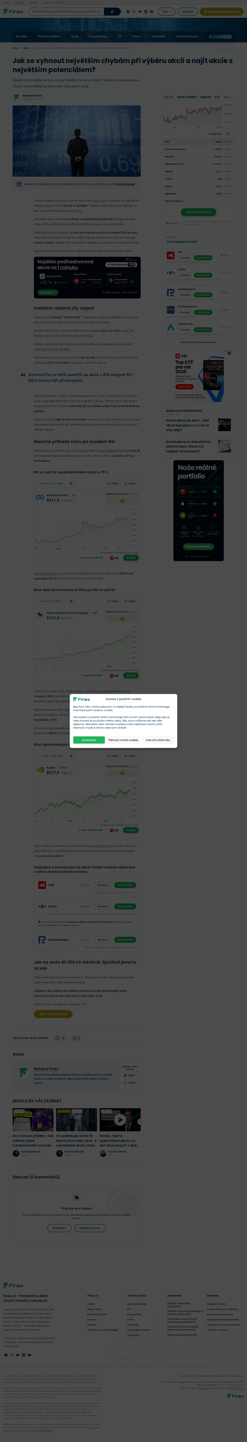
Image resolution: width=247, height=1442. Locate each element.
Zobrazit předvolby (158, 740)
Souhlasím (89, 740)
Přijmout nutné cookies (123, 740)
